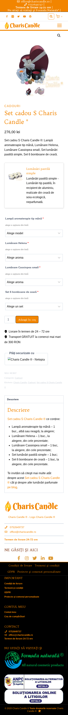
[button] (59, 35)
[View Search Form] (51, 16)
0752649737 (35, 4)
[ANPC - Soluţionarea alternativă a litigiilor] (34, 681)
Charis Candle (20, 382)
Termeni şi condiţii (47, 565)
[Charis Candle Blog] (30, 16)
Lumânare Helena (16, 246)
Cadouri (12, 106)
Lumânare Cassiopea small (22, 270)
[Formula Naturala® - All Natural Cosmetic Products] (34, 660)
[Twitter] (18, 16)
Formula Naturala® (47, 10)
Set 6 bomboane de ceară (21, 295)
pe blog (12, 487)
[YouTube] (24, 16)
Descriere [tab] (13, 399)
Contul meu (10, 612)
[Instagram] (12, 16)
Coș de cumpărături (14, 616)
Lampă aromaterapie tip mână (24, 221)
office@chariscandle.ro (23, 531)
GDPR (11, 571)
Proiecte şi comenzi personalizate (39, 571)
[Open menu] (59, 25)
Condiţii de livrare (20, 565)
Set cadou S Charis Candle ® (26, 419)
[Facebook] (6, 16)
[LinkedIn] (42, 558)
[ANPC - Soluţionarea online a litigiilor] (34, 696)
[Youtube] (50, 558)
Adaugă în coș (27, 319)
